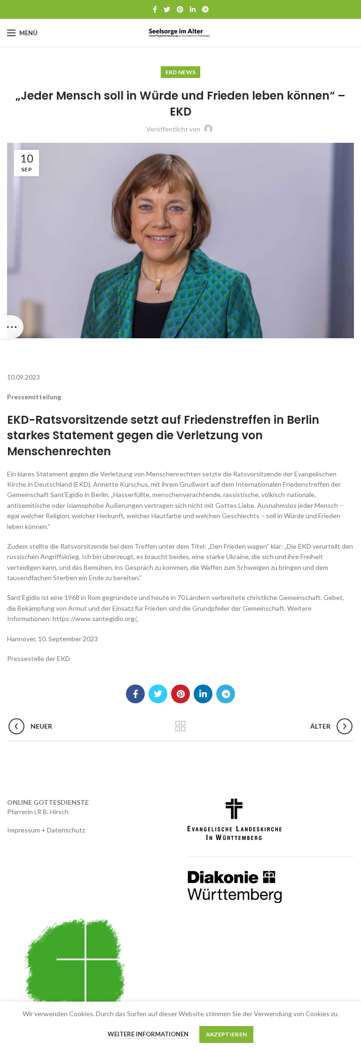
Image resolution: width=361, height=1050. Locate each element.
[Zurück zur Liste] (180, 726)
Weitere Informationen (148, 1034)
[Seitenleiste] (12, 327)
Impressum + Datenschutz (46, 830)
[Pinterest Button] (180, 9)
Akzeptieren (226, 1034)
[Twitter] (166, 9)
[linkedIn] (193, 9)
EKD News (180, 72)
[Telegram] (205, 9)
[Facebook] (154, 9)
